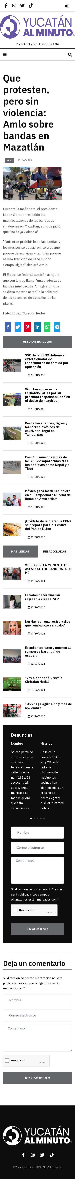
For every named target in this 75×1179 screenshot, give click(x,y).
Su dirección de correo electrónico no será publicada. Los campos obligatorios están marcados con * (37, 894)
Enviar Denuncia (37, 929)
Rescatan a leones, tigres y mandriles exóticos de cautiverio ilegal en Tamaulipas (46, 429)
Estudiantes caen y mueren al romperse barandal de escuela (48, 651)
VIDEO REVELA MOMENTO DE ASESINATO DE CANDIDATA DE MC (48, 569)
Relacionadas (54, 551)
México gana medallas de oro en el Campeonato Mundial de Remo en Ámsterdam (48, 495)
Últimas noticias (37, 341)
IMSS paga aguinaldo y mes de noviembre (48, 706)
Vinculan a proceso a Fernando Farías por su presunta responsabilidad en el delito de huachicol (47, 395)
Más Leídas (20, 551)
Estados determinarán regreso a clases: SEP (42, 597)
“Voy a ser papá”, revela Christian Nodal (44, 680)
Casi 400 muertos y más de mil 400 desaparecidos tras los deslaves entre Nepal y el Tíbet (47, 463)
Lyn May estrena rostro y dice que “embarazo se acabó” (47, 623)
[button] (31, 818)
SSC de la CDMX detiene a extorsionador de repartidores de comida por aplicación (46, 361)
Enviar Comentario (37, 1078)
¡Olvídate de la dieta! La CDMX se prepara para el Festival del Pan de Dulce (48, 525)
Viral (9, 160)
